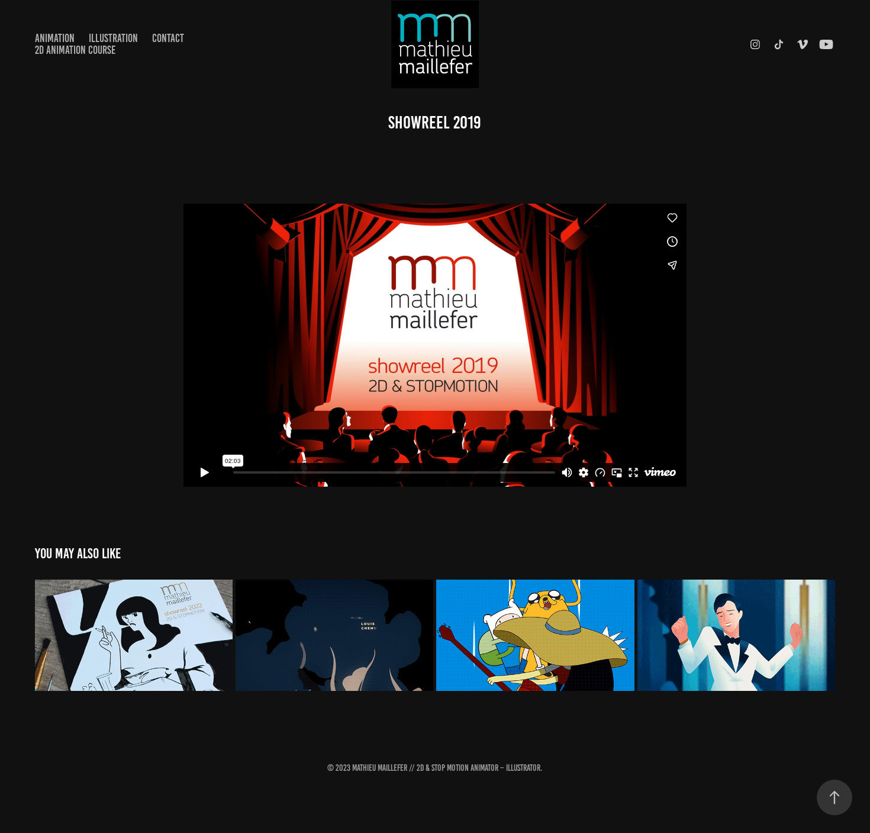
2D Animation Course (75, 50)
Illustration (113, 38)
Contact (168, 38)
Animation (55, 38)
